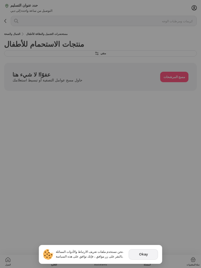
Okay (143, 254)
